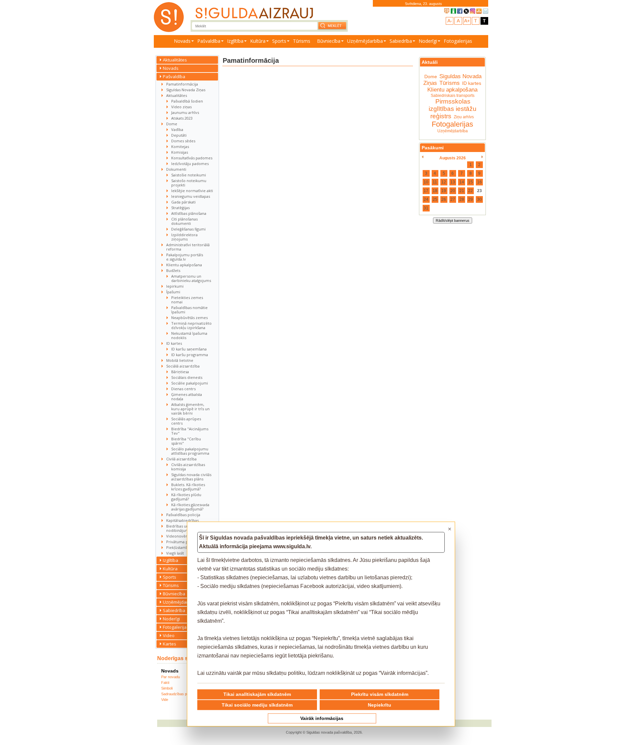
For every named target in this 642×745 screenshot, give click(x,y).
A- (449, 20)
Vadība (177, 129)
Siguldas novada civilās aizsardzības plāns (191, 476)
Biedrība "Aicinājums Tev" (189, 431)
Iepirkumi (175, 286)
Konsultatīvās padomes (191, 157)
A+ (467, 20)
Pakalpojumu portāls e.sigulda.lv (184, 257)
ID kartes (174, 343)
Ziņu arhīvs (464, 117)
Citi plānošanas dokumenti (184, 221)
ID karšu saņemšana (189, 348)
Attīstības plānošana (188, 213)
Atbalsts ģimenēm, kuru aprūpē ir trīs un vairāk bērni (190, 409)
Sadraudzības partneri (179, 694)
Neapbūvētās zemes (189, 317)
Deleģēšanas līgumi (188, 229)
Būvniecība (328, 41)
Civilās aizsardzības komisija (188, 466)
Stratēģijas (180, 207)
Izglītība (235, 41)
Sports (279, 41)
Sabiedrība (401, 41)
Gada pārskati (183, 201)
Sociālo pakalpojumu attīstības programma (190, 451)
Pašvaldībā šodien (187, 101)
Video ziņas (181, 106)
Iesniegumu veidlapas (190, 196)
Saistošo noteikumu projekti (188, 182)
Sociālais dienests (186, 377)
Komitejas (180, 146)
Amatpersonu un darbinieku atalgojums (191, 278)
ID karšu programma (189, 354)
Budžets (173, 270)
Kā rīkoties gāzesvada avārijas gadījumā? (190, 506)
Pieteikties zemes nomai (187, 299)
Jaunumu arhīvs (185, 112)
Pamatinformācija (182, 84)
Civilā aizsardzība (181, 458)
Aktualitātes (175, 60)
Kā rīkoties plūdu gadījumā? (186, 496)
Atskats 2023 (182, 118)
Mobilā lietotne (179, 360)
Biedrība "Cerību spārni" (186, 441)
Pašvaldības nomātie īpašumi (189, 309)
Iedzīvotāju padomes (190, 163)
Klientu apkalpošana (184, 264)
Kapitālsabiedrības (182, 520)
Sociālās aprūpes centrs (186, 421)
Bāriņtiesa (180, 371)
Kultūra (257, 41)
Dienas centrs (183, 388)
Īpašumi (173, 291)
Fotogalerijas (458, 41)
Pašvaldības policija (183, 514)
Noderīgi (428, 41)
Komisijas (179, 152)
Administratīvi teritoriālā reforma (188, 247)
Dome (171, 123)
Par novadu (170, 677)
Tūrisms (301, 41)
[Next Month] (482, 157)
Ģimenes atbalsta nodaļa (186, 396)
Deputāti (179, 135)
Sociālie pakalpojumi (189, 383)
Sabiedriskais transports (452, 95)
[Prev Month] (422, 157)
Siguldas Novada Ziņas (185, 89)
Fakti (165, 683)
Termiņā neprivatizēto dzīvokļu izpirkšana (191, 325)
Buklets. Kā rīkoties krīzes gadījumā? (188, 486)
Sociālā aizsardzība (183, 365)
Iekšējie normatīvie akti (192, 190)
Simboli (167, 688)
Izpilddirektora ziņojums (184, 237)
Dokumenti (176, 169)
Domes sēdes (183, 140)
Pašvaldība (208, 41)
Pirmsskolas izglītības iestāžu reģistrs (452, 109)
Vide (164, 700)
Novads (182, 41)
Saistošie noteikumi (188, 174)
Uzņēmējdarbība (365, 41)
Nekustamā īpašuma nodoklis (189, 335)
